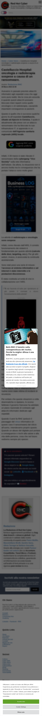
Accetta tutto (21, 701)
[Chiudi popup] (34, 331)
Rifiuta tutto (21, 712)
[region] (21, 698)
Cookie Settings (21, 707)
